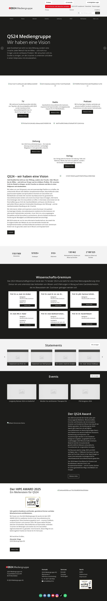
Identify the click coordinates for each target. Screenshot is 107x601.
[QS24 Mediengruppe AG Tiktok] (61, 595)
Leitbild (11, 232)
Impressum (83, 577)
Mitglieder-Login (94, 2)
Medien (35, 19)
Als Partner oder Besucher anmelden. (59, 6)
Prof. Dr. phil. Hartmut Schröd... (83, 294)
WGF (71, 19)
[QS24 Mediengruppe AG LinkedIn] (48, 595)
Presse (47, 10)
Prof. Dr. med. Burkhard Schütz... (52, 314)
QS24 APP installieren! (78, 6)
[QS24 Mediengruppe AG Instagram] (57, 595)
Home (11, 19)
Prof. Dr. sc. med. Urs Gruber (20, 294)
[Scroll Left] (4, 358)
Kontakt (69, 2)
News (49, 2)
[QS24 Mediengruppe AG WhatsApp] (65, 595)
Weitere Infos (23, 116)
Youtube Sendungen (64, 575)
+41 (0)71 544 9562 (49, 579)
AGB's (81, 572)
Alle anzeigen (95, 344)
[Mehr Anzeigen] (17, 358)
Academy (97, 10)
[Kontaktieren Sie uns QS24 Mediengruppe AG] (40, 595)
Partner (72, 10)
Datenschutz (83, 574)
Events (47, 19)
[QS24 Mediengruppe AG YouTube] (53, 595)
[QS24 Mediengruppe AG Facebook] (44, 595)
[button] (2, 48)
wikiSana (59, 19)
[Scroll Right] (102, 358)
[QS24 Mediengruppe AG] (21, 8)
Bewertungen (96, 6)
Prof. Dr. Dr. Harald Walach (82, 314)
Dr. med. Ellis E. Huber (18, 314)
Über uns (95, 19)
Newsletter (88, 6)
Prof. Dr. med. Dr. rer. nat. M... (51, 294)
